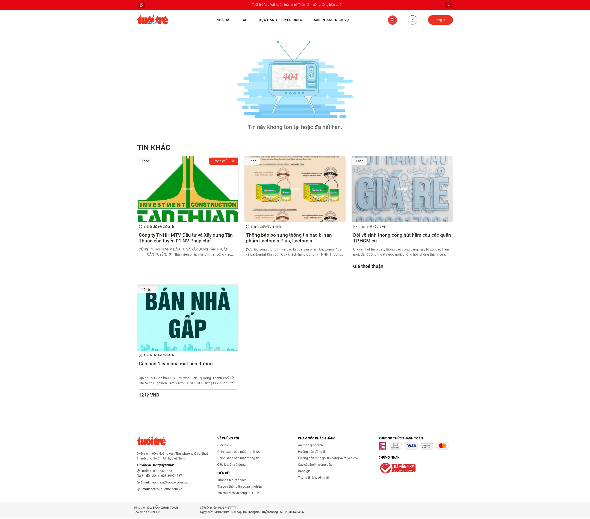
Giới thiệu (224, 445)
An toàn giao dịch (310, 445)
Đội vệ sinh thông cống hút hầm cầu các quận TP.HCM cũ (402, 238)
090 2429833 (162, 471)
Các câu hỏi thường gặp (315, 464)
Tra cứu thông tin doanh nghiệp (239, 486)
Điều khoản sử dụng (231, 464)
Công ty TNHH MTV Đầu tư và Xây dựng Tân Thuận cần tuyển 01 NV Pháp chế (186, 238)
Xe (245, 20)
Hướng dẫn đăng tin (312, 451)
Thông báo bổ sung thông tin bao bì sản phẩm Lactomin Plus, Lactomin (289, 238)
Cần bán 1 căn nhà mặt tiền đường (176, 364)
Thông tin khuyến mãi (313, 477)
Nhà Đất (223, 20)
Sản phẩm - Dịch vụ (331, 20)
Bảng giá (304, 471)
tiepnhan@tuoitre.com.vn (168, 482)
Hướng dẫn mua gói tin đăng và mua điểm (328, 458)
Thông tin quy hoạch (232, 480)
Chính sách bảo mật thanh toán (240, 451)
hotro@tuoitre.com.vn (166, 489)
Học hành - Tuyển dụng (280, 20)
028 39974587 (171, 475)
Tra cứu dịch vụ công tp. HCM (238, 493)
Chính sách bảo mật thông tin (238, 458)
